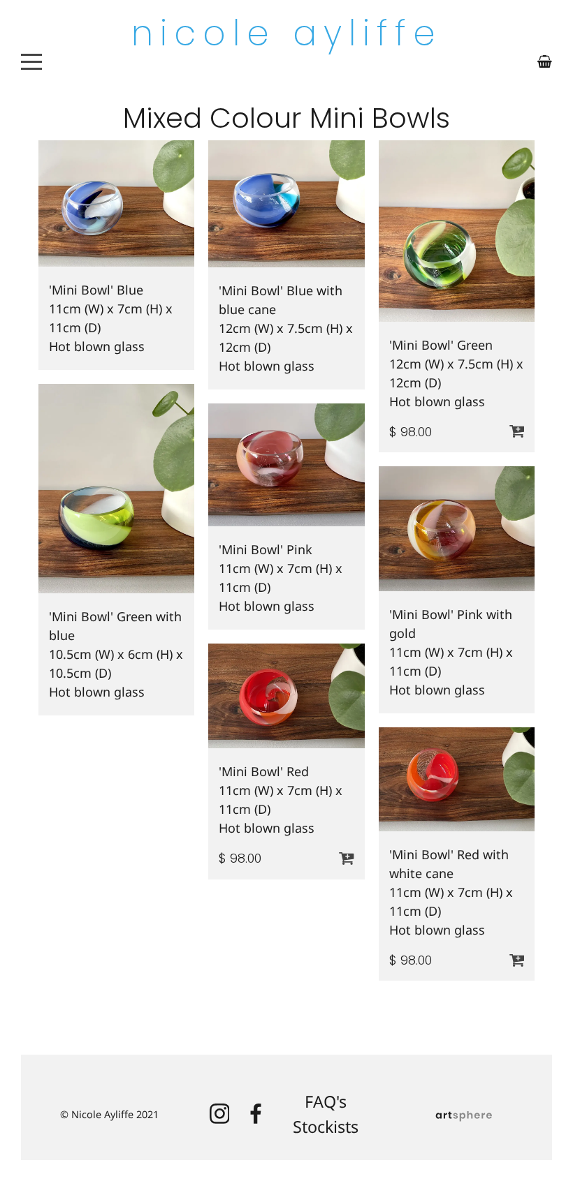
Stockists (325, 1126)
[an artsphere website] (463, 1114)
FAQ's (326, 1101)
